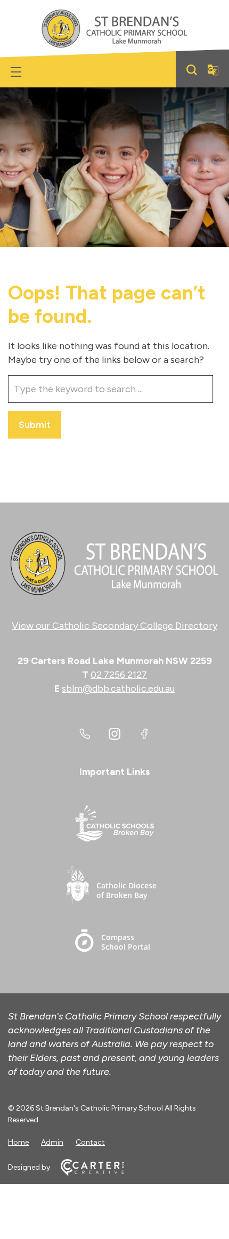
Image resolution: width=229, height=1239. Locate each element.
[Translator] (213, 69)
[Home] (114, 563)
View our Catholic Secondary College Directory (114, 625)
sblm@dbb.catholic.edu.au (118, 688)
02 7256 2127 (119, 675)
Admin (52, 1142)
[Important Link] (114, 825)
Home (18, 1142)
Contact (90, 1142)
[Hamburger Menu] (16, 72)
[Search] (191, 69)
